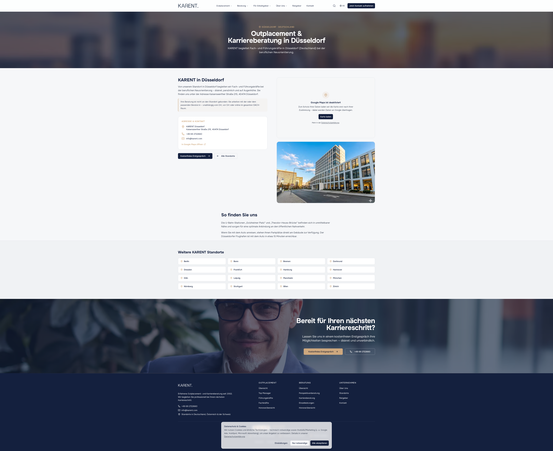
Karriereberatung (307, 398)
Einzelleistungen (306, 403)
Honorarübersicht (267, 407)
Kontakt (310, 5)
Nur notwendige (299, 443)
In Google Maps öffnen (192, 144)
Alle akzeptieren (319, 443)
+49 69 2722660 (194, 134)
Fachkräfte (264, 403)
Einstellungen (281, 443)
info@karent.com (194, 138)
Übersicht (263, 388)
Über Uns (280, 5)
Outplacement (223, 5)
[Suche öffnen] (334, 5)
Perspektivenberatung (309, 393)
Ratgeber (296, 5)
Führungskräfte (266, 398)
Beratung (241, 5)
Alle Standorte (228, 156)
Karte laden (325, 116)
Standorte (344, 393)
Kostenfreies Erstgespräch (193, 156)
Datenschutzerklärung (330, 123)
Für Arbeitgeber (261, 5)
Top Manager (265, 393)
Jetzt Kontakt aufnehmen (361, 5)
